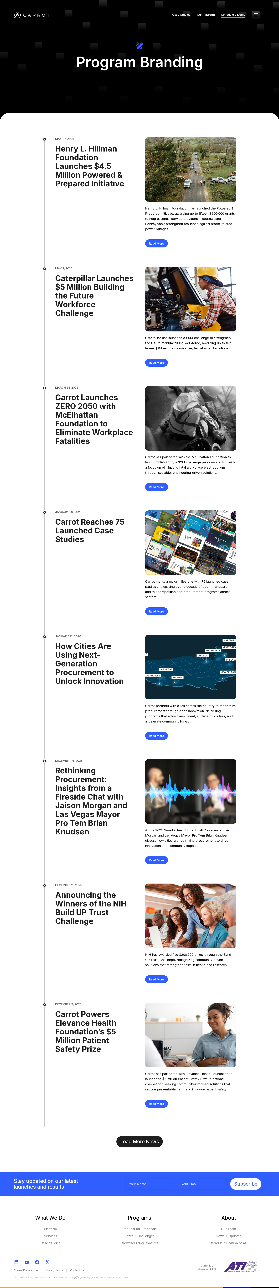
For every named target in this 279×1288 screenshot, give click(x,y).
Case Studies (181, 14)
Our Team (228, 1229)
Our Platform (206, 14)
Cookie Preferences (26, 1270)
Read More (156, 243)
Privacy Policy (54, 1270)
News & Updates (228, 1236)
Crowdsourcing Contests (139, 1243)
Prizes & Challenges (139, 1236)
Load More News (139, 1141)
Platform (50, 1229)
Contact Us (77, 1270)
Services (50, 1236)
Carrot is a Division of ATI (229, 1243)
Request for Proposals (139, 1229)
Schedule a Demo (233, 14)
